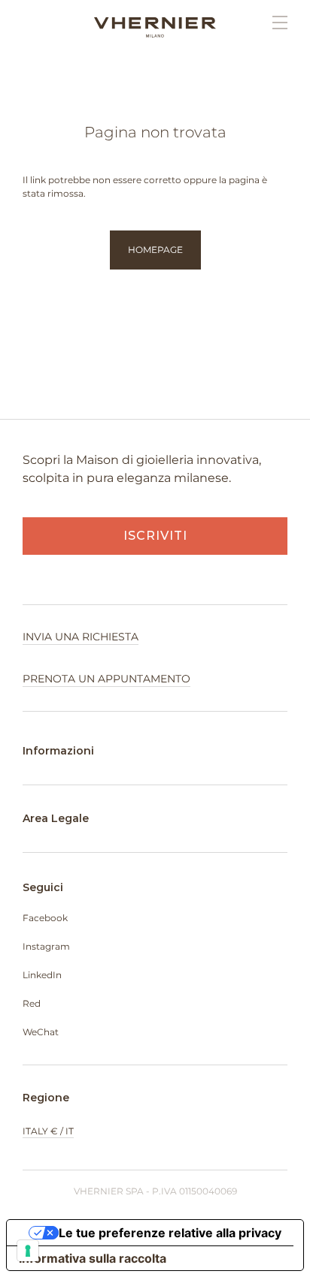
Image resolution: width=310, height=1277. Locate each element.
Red (32, 1003)
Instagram (46, 946)
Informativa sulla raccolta (92, 1258)
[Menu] (272, 23)
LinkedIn (42, 974)
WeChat (41, 1032)
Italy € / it (48, 1131)
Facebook (45, 917)
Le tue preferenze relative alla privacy (170, 1232)
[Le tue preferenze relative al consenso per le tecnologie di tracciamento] (27, 1250)
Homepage (155, 249)
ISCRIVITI (155, 536)
